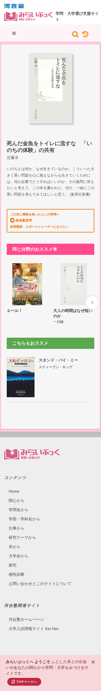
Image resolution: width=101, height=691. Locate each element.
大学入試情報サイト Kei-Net (33, 628)
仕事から (16, 528)
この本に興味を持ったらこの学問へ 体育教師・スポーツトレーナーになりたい (39, 220)
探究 (13, 565)
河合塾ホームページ (26, 619)
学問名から (18, 509)
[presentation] (92, 302)
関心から (16, 500)
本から (14, 546)
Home (14, 491)
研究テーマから (22, 537)
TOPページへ (27, 681)
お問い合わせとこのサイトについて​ (40, 583)
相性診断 (16, 574)
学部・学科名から (24, 519)
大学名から (18, 556)
